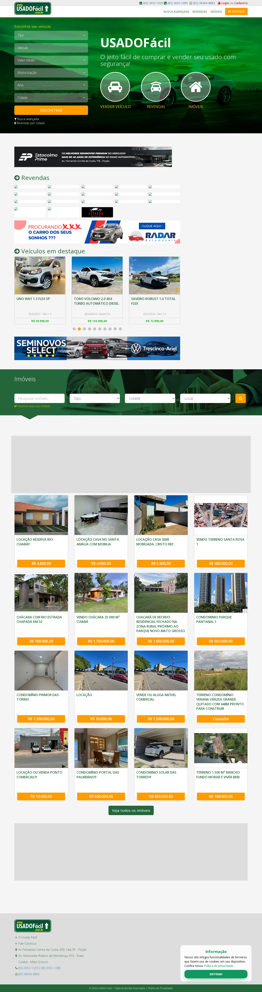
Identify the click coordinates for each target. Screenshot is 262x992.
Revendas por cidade (30, 123)
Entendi (216, 974)
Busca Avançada (176, 11)
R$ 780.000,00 (41, 641)
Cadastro (241, 3)
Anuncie (238, 11)
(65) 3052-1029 (153, 3)
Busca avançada (28, 119)
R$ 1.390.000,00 (41, 718)
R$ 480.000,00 (221, 563)
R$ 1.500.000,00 (161, 718)
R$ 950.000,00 (221, 641)
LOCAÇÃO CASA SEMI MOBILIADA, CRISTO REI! (154, 541)
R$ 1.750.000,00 (101, 641)
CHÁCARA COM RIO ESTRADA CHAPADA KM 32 (39, 619)
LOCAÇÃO (84, 695)
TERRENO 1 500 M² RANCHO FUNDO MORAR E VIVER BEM (218, 774)
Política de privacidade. (219, 966)
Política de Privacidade (160, 988)
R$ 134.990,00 (40, 321)
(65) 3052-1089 (178, 3)
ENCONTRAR (51, 110)
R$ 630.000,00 (101, 796)
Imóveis (216, 11)
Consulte (221, 718)
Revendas (199, 11)
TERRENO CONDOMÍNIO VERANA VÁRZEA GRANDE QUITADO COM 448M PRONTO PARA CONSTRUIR (220, 702)
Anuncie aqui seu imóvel (33, 406)
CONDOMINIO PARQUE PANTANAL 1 (214, 619)
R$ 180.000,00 (221, 796)
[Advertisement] (217, 208)
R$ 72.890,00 (97, 321)
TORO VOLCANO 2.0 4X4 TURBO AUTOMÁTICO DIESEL (39, 301)
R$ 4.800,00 (41, 563)
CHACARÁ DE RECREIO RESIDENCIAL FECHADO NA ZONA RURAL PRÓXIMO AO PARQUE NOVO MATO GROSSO (160, 624)
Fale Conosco (27, 943)
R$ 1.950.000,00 (161, 641)
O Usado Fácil (27, 937)
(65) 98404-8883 (203, 3)
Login (225, 3)
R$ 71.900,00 (154, 321)
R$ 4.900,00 (101, 563)
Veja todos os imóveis (131, 810)
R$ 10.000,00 (101, 718)
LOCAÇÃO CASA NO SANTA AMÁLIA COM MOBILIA (98, 541)
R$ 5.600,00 (161, 563)
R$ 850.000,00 (161, 796)
